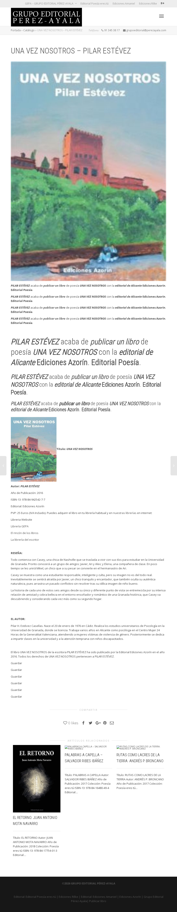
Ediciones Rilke (148, 3)
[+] (36, 778)
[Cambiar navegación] (161, 16)
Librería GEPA (19, 526)
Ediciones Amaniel (124, 3)
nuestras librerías (124, 513)
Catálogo (29, 30)
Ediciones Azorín (130, 897)
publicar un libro (54, 285)
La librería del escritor (25, 540)
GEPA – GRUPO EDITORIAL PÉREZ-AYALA (49, 3)
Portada (16, 30)
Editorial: (20, 897)
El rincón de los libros (24, 533)
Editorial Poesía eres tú (95, 3)
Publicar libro (97, 901)
